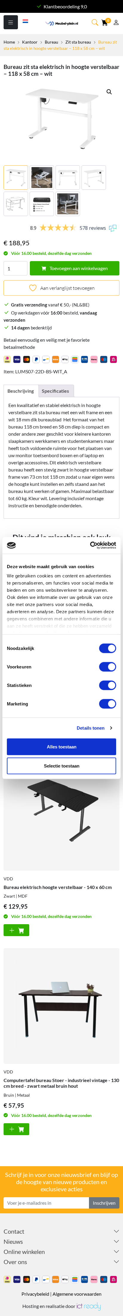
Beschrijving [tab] (20, 391)
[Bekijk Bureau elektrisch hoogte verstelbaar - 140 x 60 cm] (61, 813)
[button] (109, 92)
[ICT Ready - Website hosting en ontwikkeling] (88, 1306)
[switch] (107, 666)
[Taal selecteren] (26, 20)
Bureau (51, 41)
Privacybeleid (35, 1294)
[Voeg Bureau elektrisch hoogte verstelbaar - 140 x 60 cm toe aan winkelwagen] (16, 930)
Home (9, 41)
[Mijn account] (116, 23)
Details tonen (90, 728)
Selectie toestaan (61, 765)
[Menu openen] (11, 22)
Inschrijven (104, 1203)
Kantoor (30, 41)
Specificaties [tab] (55, 391)
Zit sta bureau (78, 41)
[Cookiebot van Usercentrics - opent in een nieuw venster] (90, 545)
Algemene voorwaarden (77, 1294)
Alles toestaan (61, 746)
